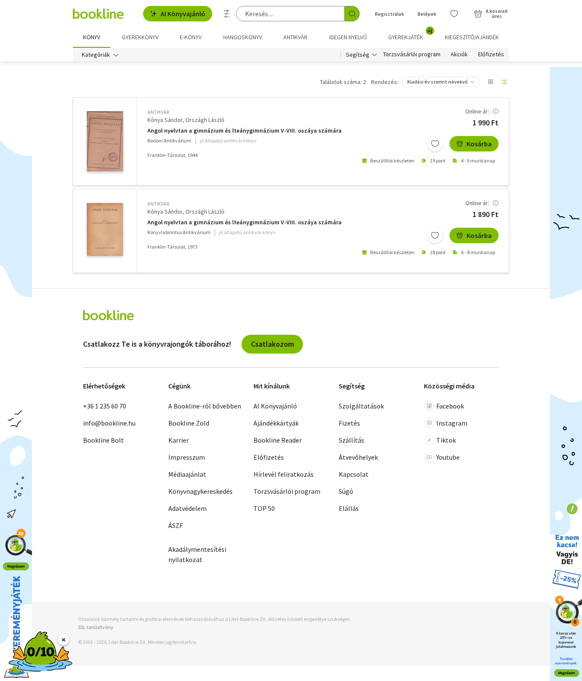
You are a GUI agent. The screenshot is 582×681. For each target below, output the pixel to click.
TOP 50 (264, 508)
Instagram (451, 423)
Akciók (459, 54)
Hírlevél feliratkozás (284, 474)
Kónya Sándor (164, 120)
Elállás (349, 508)
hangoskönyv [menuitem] (242, 37)
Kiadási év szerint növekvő (437, 81)
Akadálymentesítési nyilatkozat (197, 554)
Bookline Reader (278, 440)
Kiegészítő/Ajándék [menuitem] (472, 37)
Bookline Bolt (103, 440)
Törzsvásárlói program (412, 54)
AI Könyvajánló (183, 13)
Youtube (448, 457)
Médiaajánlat (187, 474)
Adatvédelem (187, 508)
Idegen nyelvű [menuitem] (348, 37)
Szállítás (351, 440)
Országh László (205, 120)
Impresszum (186, 457)
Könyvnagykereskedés (200, 491)
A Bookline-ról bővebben (204, 406)
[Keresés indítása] (352, 13)
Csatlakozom (272, 344)
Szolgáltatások (361, 406)
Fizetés (349, 423)
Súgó (346, 491)
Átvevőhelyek (358, 457)
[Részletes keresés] (226, 13)
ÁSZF (175, 525)
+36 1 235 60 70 (104, 406)
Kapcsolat (354, 474)
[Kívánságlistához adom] (435, 143)
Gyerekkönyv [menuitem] (140, 37)
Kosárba (479, 143)
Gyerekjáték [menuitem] (410, 34)
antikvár (158, 112)
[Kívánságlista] (454, 13)
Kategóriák (96, 54)
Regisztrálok (389, 14)
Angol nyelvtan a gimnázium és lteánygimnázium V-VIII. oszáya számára (244, 130)
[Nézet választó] (490, 82)
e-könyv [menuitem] (191, 37)
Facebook (450, 406)
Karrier (178, 440)
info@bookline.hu (109, 423)
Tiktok (446, 440)
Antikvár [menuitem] (295, 37)
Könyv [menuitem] (91, 37)
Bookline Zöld (188, 423)
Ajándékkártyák (276, 423)
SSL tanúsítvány (95, 627)
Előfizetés (491, 54)
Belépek (427, 14)
